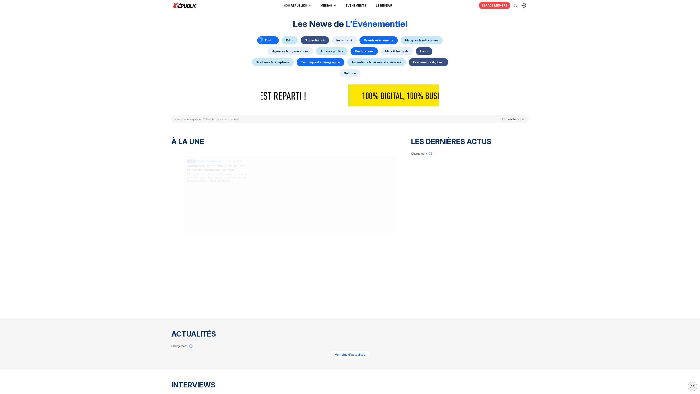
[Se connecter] (523, 5)
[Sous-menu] (309, 5)
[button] (356, 5)
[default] (290, 40)
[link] (297, 5)
